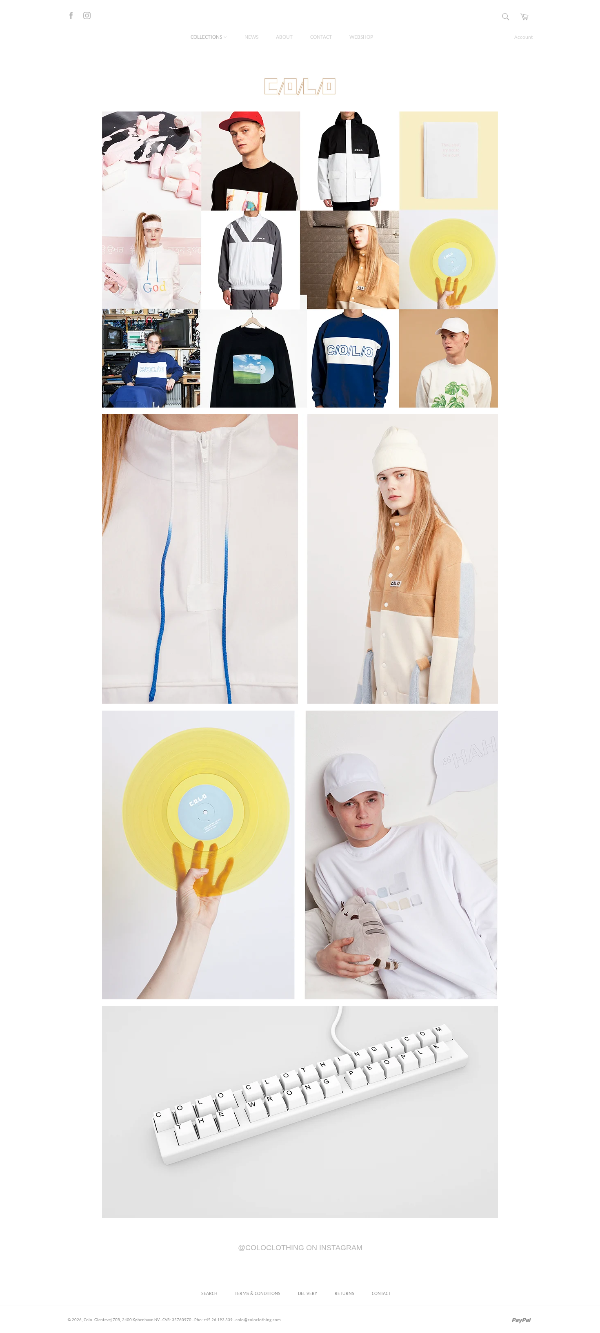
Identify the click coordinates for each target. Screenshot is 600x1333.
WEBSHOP (361, 37)
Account (523, 37)
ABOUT (284, 37)
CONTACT (321, 37)
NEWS (251, 37)
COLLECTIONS (207, 37)
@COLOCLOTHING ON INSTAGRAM (300, 1248)
